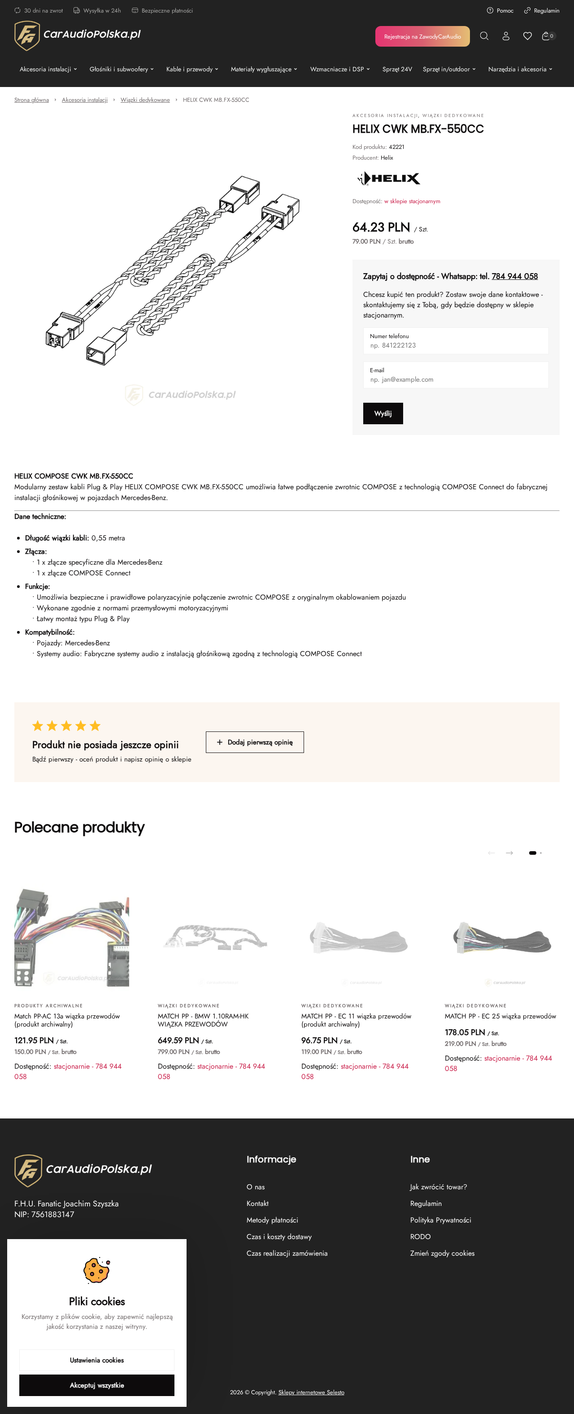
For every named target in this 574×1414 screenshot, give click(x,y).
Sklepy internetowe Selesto (311, 1392)
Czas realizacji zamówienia (287, 1253)
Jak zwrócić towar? (438, 1187)
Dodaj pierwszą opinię (260, 742)
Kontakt (258, 1203)
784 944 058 (515, 276)
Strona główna (31, 100)
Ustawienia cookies (97, 1360)
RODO (420, 1236)
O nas (256, 1187)
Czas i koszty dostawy (279, 1236)
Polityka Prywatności (440, 1220)
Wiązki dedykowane (145, 100)
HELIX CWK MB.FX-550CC (216, 100)
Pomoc (505, 10)
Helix (387, 157)
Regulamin (547, 10)
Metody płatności (272, 1220)
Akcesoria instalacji (85, 100)
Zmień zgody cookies (442, 1253)
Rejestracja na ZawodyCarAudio (422, 36)
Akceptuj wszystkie (97, 1385)
